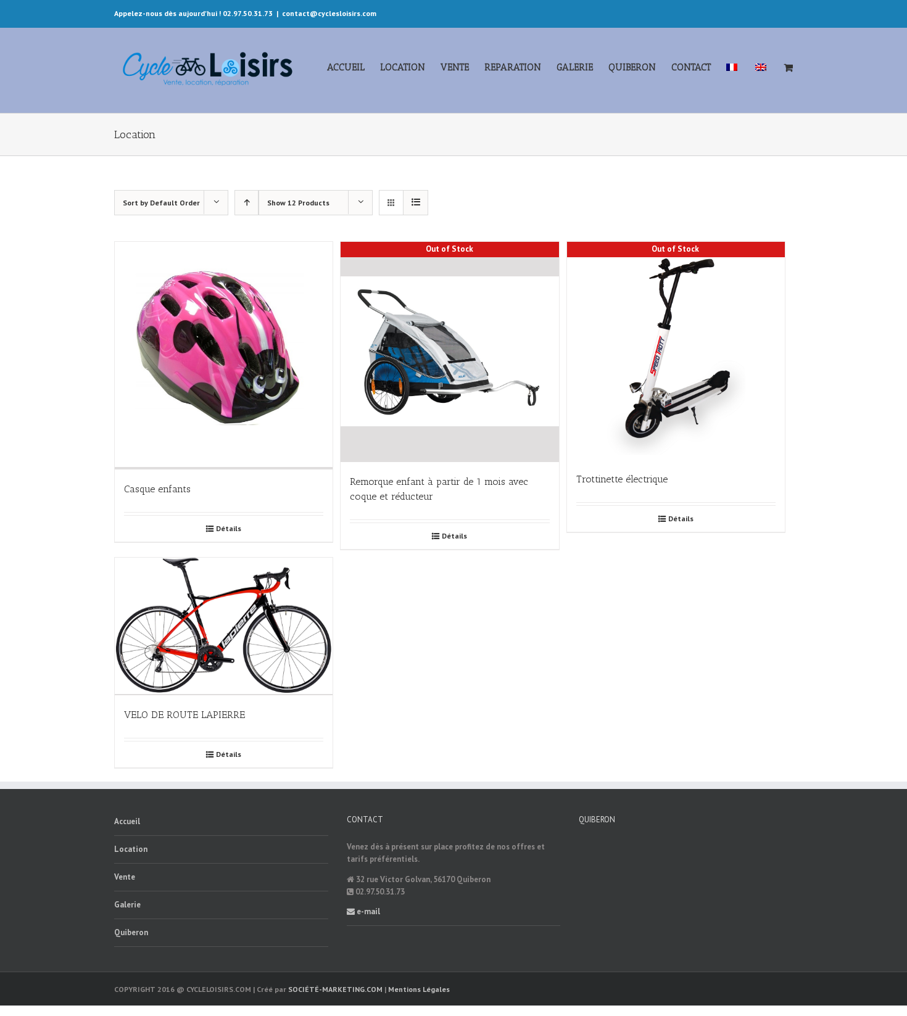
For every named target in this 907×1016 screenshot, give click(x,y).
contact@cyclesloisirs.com (329, 13)
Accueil (127, 821)
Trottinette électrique (622, 479)
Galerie (127, 904)
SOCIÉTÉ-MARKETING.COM (335, 989)
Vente (124, 877)
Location (130, 849)
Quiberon (131, 932)
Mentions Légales (419, 989)
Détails (228, 528)
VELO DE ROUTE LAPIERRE (184, 715)
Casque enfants (157, 489)
